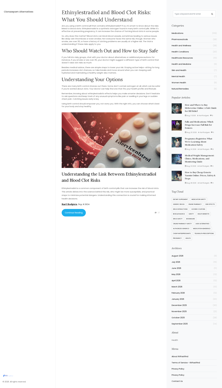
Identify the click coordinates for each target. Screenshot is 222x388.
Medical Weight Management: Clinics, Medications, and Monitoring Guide (199, 158)
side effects (210, 204)
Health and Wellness (194, 45)
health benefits (203, 214)
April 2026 (194, 280)
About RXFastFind (180, 356)
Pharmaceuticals (194, 39)
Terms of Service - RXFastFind (186, 362)
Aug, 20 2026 (191, 132)
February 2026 (194, 292)
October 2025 (194, 317)
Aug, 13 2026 (191, 166)
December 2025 (194, 305)
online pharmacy (195, 204)
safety (191, 214)
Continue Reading (74, 212)
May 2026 (194, 274)
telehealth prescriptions (204, 233)
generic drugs (178, 204)
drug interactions (180, 209)
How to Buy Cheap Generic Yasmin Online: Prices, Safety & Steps (200, 175)
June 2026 (194, 268)
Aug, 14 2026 (191, 149)
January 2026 (194, 299)
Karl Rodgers (69, 204)
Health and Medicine (194, 64)
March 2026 (194, 286)
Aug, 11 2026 (191, 115)
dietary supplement (180, 199)
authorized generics (181, 229)
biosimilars (190, 219)
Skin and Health (194, 70)
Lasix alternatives (202, 224)
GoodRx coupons (198, 209)
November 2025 (194, 311)
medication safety (199, 199)
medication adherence (201, 229)
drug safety (177, 219)
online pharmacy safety (182, 224)
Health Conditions (194, 51)
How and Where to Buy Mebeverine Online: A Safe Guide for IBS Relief (201, 108)
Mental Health (194, 76)
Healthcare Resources (194, 57)
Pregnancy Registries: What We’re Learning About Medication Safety (198, 141)
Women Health (194, 82)
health (188, 238)
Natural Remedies (194, 88)
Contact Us (177, 381)
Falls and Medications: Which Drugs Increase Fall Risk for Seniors (199, 124)
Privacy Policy (178, 368)
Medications (194, 33)
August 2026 (194, 255)
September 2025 (194, 323)
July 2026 (194, 262)
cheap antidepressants (182, 233)
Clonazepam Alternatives (18, 11)
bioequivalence (179, 214)
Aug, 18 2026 (191, 183)
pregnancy (177, 238)
